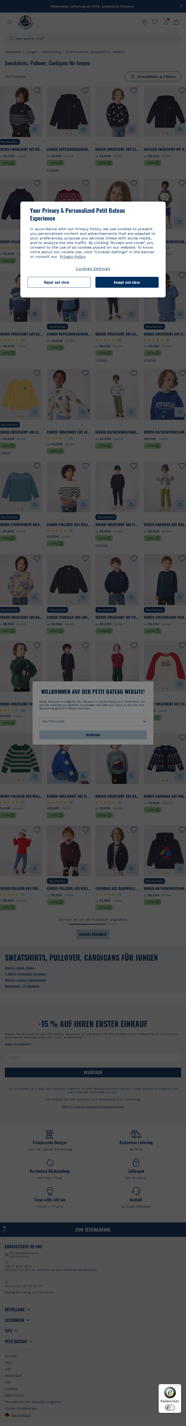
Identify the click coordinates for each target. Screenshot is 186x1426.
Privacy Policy (72, 256)
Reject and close (56, 282)
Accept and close (127, 282)
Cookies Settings (93, 268)
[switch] (170, 1408)
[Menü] (178, 1387)
